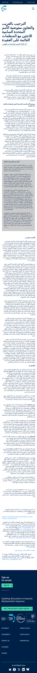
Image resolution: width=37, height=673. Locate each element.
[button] (34, 8)
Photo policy (25, 634)
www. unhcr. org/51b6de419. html (12, 559)
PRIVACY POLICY (25, 628)
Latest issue (5, 2)
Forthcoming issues (18, 2)
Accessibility (5, 634)
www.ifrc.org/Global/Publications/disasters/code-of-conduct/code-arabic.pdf (17, 518)
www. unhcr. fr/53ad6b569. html (19, 528)
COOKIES (4, 653)
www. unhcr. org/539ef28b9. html (20, 527)
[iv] (3, 554)
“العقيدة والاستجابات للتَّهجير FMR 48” (14, 44)
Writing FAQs (24, 641)
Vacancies (4, 647)
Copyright (5, 628)
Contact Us (5, 641)
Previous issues (31, 2)
